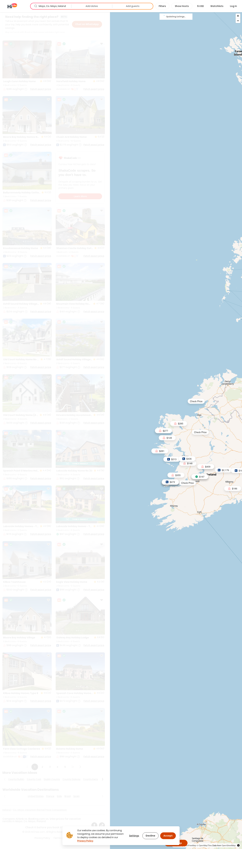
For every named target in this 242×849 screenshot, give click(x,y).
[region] (176, 430)
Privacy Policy (85, 840)
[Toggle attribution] (238, 845)
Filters (162, 6)
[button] (200, 6)
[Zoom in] (238, 15)
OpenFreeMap (189, 845)
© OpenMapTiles (204, 845)
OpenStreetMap (229, 845)
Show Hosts (182, 6)
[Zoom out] (238, 20)
